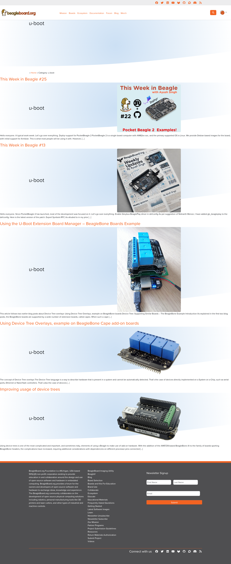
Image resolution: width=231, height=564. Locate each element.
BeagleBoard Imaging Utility (101, 470)
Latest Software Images (98, 509)
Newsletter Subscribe (98, 518)
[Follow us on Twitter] (162, 2)
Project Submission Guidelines (102, 528)
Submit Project (94, 538)
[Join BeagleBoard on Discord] (195, 2)
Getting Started (95, 506)
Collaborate (93, 490)
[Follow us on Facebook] (156, 2)
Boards (72, 13)
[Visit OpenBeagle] (178, 2)
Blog (116, 13)
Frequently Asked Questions (101, 502)
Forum (109, 13)
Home (33, 72)
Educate (91, 496)
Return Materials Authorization (102, 534)
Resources (92, 531)
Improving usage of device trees (30, 389)
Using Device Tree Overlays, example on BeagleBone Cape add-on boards (69, 323)
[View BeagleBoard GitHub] (184, 2)
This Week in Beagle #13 (22, 145)
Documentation (97, 13)
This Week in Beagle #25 (23, 79)
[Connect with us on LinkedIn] (167, 2)
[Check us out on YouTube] (173, 2)
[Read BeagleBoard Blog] (200, 2)
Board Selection (95, 480)
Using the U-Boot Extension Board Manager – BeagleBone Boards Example (70, 223)
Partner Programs (96, 525)
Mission (63, 13)
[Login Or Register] (223, 12)
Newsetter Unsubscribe (98, 515)
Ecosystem (82, 13)
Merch (124, 13)
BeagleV (92, 474)
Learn (90, 512)
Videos (91, 541)
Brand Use (92, 486)
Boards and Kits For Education (102, 483)
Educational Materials (98, 499)
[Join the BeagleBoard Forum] (189, 2)
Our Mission (93, 522)
